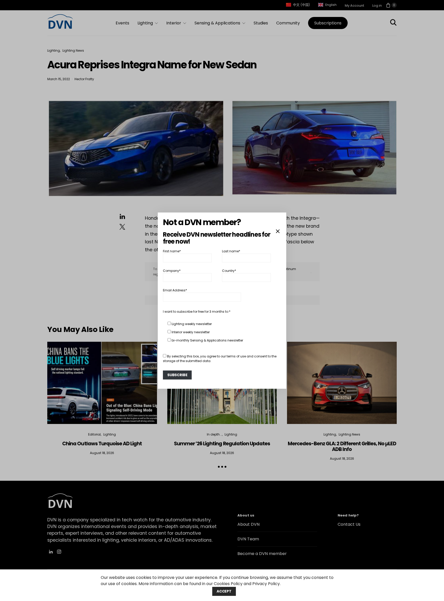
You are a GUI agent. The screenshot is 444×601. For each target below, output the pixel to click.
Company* (172, 271)
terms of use (236, 356)
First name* (172, 251)
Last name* (231, 251)
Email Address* (175, 290)
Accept (224, 591)
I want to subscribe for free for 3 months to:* (196, 311)
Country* (229, 271)
